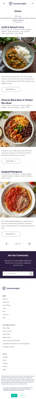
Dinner (18, 11)
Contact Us (6, 314)
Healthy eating (17, 18)
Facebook (5, 357)
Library (4, 308)
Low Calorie (25, 18)
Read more (10, 89)
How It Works (6, 305)
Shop (4, 317)
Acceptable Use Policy (8, 346)
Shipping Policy (7, 337)
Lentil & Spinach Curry (12, 27)
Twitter (4, 360)
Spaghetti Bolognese (11, 171)
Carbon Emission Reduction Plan (11, 340)
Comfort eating (4, 18)
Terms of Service (7, 331)
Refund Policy (6, 334)
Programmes (6, 302)
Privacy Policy (6, 328)
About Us (5, 299)
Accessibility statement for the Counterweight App (16, 343)
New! (34, 18)
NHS (4, 311)
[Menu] (32, 3)
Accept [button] (14, 395)
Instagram (5, 363)
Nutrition (14, 20)
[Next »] (29, 244)
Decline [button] (22, 395)
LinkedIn (5, 366)
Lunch (30, 18)
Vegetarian (21, 20)
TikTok (4, 369)
